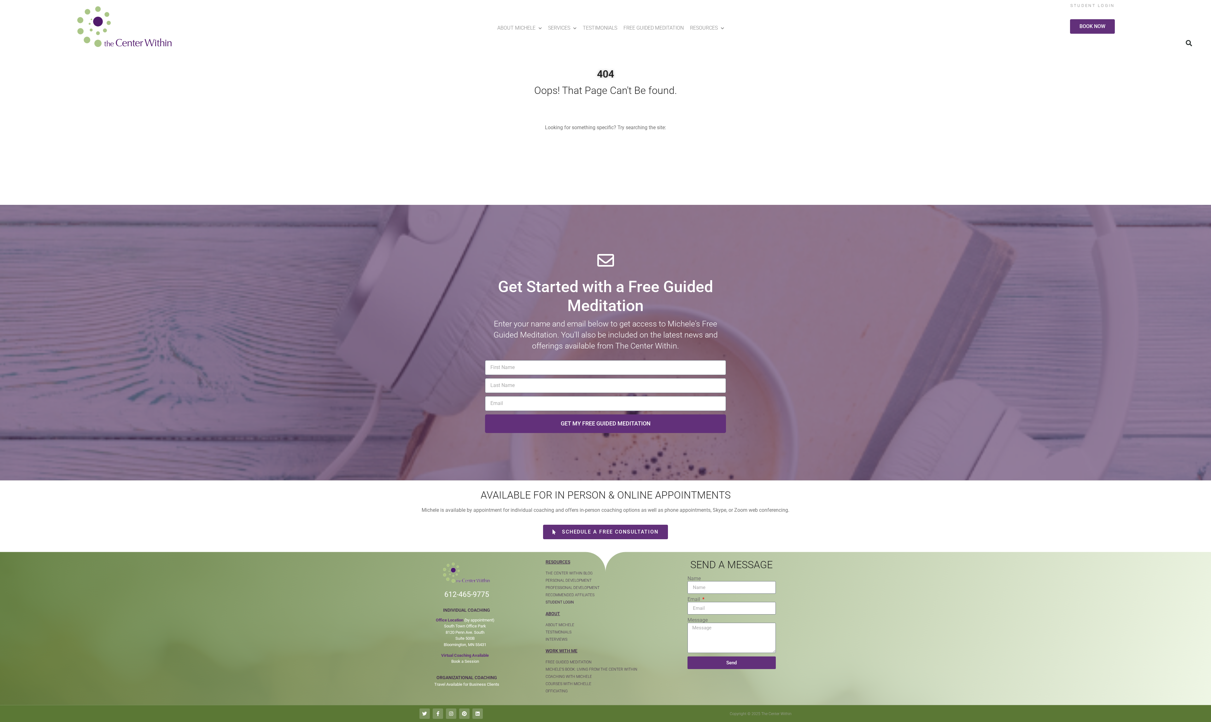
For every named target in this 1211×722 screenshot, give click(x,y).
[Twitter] (424, 713)
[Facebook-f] (438, 713)
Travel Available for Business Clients (466, 684)
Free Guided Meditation (653, 28)
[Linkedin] (477, 713)
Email (694, 599)
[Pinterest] (464, 713)
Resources (704, 28)
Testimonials (600, 28)
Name (694, 578)
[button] (1189, 43)
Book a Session (465, 661)
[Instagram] (451, 713)
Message (697, 620)
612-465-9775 (466, 594)
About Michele (516, 28)
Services (559, 28)
